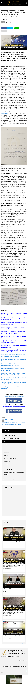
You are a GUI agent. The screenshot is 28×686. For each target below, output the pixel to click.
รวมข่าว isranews (8, 467)
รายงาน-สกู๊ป (7, 447)
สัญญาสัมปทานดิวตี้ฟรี (6, 422)
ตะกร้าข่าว (6, 455)
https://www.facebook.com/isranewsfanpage (14, 406)
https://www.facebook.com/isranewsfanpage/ (14, 396)
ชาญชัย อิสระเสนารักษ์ (9, 424)
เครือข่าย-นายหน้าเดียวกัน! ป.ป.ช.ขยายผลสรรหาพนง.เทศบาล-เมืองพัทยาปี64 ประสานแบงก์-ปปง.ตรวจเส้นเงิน (13, 590)
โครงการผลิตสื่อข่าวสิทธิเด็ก (10, 477)
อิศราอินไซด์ (6, 464)
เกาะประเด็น (6, 450)
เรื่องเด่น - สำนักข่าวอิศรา (9, 435)
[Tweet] (10, 28)
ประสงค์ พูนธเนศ (17, 424)
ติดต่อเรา (20, 660)
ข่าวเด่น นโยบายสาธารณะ (9, 419)
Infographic (7, 461)
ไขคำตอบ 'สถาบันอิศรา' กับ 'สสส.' (11, 438)
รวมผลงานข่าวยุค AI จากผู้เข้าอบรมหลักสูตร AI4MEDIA (14, 473)
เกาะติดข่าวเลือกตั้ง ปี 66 (9, 470)
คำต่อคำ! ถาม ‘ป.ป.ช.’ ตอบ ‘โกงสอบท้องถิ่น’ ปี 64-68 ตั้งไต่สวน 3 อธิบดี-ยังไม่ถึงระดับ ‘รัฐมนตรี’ (13, 542)
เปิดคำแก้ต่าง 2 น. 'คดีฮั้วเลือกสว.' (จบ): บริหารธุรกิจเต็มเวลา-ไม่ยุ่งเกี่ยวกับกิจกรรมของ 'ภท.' (13, 566)
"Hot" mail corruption (10, 458)
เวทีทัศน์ (5, 444)
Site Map (25, 660)
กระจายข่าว (6, 452)
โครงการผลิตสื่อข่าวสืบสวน (10, 480)
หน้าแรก (2, 8)
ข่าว (8, 8)
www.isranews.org (5, 113)
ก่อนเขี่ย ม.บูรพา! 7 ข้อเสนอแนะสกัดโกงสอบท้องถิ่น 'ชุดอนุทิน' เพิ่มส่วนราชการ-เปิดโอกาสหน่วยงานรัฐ (13, 636)
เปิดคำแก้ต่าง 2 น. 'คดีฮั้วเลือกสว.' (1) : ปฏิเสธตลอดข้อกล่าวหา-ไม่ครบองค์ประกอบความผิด (13, 613)
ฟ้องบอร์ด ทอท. (15, 422)
